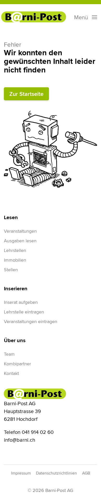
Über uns (15, 340)
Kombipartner (17, 363)
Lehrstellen (15, 250)
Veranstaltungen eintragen (30, 321)
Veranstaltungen (20, 231)
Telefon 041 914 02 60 (29, 432)
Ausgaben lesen (20, 240)
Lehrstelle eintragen (24, 312)
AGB (86, 473)
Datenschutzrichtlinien (56, 473)
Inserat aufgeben (21, 302)
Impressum (21, 473)
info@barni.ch (19, 439)
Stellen (11, 269)
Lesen (11, 217)
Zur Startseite (26, 94)
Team (9, 354)
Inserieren (15, 288)
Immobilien (15, 260)
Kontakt (11, 373)
